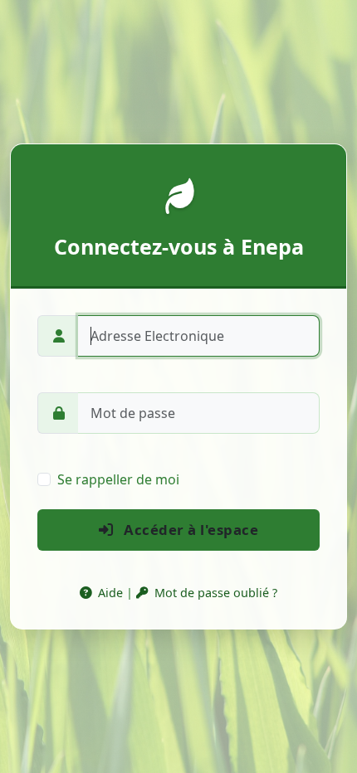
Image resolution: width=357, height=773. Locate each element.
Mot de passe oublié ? (214, 592)
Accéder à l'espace (189, 529)
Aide (109, 592)
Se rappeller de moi (118, 479)
